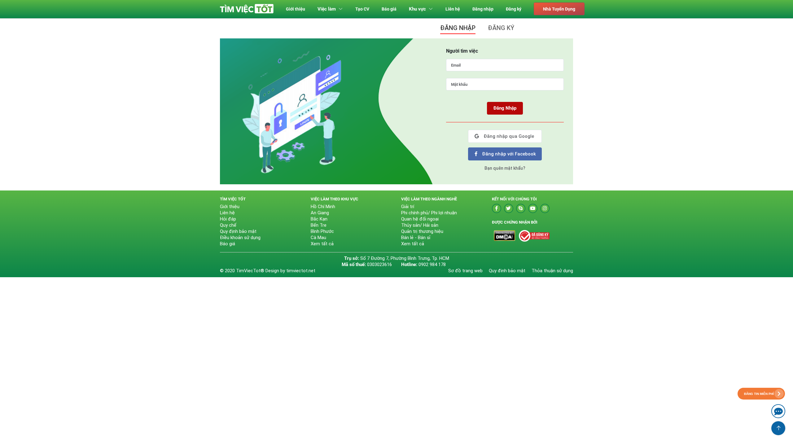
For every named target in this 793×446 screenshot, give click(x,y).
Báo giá (389, 9)
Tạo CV (362, 9)
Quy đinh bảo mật (507, 270)
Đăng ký (513, 9)
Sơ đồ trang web (465, 270)
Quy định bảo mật (238, 231)
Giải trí (407, 206)
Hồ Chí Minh (323, 206)
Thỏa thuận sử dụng (552, 270)
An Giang (320, 213)
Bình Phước (322, 231)
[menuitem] (295, 9)
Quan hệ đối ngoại (420, 219)
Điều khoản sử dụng (240, 237)
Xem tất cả (322, 244)
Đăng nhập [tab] (457, 28)
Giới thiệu (295, 9)
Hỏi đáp (228, 219)
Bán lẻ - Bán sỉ (416, 237)
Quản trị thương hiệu (422, 231)
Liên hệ (452, 9)
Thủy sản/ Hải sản (419, 225)
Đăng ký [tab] (501, 28)
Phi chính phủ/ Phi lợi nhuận (429, 213)
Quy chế (228, 225)
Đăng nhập (482, 9)
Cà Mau (318, 237)
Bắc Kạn (319, 219)
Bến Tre (318, 225)
